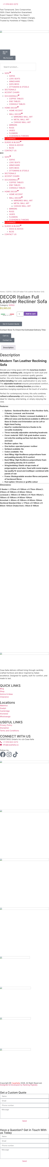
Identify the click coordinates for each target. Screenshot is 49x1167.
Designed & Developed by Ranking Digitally (18, 1085)
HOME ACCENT (16, 110)
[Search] (32, 67)
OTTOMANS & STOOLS (19, 87)
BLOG (11, 148)
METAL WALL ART (21, 119)
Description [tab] (8, 347)
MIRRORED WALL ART (23, 117)
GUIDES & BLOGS (12, 142)
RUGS (11, 128)
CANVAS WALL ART (22, 122)
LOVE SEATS (14, 78)
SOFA (7, 73)
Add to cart (31, 314)
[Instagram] (9, 754)
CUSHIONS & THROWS (19, 136)
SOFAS (12, 76)
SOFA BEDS (14, 84)
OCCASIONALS (11, 96)
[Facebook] (3, 754)
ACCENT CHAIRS (12, 92)
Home (2, 292)
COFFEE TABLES (16, 98)
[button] (24, 153)
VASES (12, 130)
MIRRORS (13, 125)
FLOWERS (13, 133)
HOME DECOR (11, 108)
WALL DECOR (15, 114)
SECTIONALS (10, 89)
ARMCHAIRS (14, 81)
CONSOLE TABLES (17, 104)
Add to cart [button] (29, 552)
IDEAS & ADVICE (16, 145)
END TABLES (14, 101)
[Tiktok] (15, 754)
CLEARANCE (10, 139)
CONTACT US (10, 150)
